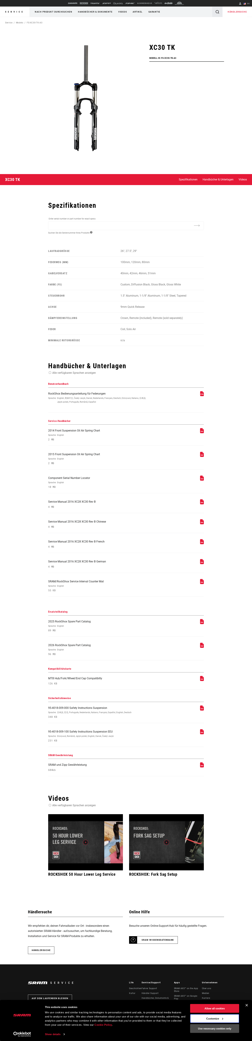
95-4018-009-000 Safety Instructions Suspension (89, 712)
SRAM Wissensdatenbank (158, 940)
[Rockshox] (84, 3)
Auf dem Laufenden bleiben (50, 998)
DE (248, 3)
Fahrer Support (149, 988)
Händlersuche (237, 12)
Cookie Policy (103, 1024)
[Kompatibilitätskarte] (202, 680)
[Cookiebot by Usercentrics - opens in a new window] (22, 1034)
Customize (212, 1018)
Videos (122, 12)
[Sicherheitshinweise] (202, 709)
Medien (205, 993)
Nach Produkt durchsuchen (53, 12)
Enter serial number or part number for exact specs (72, 219)
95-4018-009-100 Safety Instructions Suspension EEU (81, 736)
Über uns (206, 988)
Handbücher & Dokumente (95, 12)
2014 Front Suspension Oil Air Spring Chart (74, 435)
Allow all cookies (215, 1008)
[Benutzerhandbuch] (202, 395)
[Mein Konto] (240, 4)
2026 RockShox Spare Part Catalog (69, 650)
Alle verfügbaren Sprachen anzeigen (74, 372)
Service (14, 12)
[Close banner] (246, 1005)
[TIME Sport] (130, 3)
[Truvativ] (95, 3)
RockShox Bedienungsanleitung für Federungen (97, 397)
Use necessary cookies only (214, 1028)
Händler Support (150, 993)
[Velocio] (158, 3)
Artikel (138, 12)
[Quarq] (118, 3)
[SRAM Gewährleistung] (202, 766)
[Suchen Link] (217, 12)
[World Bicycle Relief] (179, 3)
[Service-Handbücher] (202, 432)
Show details (53, 1034)
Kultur (132, 993)
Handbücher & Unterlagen (218, 179)
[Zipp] (106, 3)
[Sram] (72, 3)
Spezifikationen (188, 179)
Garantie (154, 12)
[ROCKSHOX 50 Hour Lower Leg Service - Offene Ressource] (85, 842)
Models (19, 22)
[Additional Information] (197, 225)
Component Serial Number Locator (69, 482)
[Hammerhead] (144, 3)
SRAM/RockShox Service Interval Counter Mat (76, 586)
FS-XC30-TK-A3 (34, 22)
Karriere (206, 998)
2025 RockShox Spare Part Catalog (69, 626)
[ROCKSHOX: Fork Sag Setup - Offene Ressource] (166, 842)
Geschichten (135, 988)
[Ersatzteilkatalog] (202, 623)
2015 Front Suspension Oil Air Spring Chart (74, 459)
